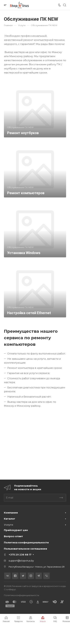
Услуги (8, 524)
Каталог (9, 518)
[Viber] (46, 576)
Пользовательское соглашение (25, 548)
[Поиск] (64, 5)
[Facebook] (15, 576)
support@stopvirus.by (21, 560)
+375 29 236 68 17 (20, 554)
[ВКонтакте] (7, 576)
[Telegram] (38, 576)
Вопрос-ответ (13, 536)
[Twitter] (23, 576)
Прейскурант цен (16, 530)
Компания (11, 512)
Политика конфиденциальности (26, 542)
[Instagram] (31, 576)
